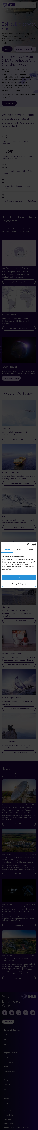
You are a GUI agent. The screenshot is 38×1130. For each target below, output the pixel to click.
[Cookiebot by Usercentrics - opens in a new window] (27, 544)
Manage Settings (18, 584)
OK (19, 577)
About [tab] (31, 550)
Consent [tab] (7, 550)
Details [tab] (19, 550)
